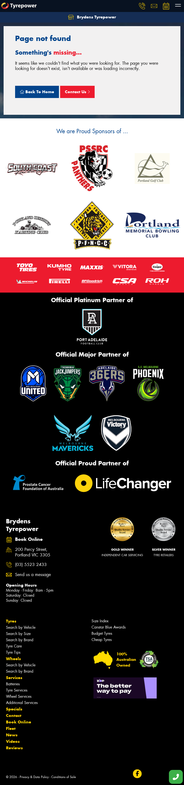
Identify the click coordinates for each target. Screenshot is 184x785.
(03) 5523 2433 (31, 564)
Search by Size (18, 633)
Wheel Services (18, 696)
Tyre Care (14, 646)
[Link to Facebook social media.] (137, 773)
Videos (13, 741)
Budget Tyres (102, 633)
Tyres (11, 621)
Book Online (18, 722)
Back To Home (39, 91)
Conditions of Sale (63, 777)
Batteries (13, 684)
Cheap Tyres (102, 639)
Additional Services (22, 702)
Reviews (14, 747)
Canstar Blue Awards (109, 627)
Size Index (100, 620)
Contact (13, 715)
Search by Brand (19, 639)
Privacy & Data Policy (34, 777)
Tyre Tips (13, 652)
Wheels (13, 658)
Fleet (11, 728)
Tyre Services (16, 690)
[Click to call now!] (142, 6)
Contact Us (76, 91)
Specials (14, 709)
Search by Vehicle (20, 627)
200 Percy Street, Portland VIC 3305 (32, 552)
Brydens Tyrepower (96, 17)
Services (14, 677)
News (11, 735)
